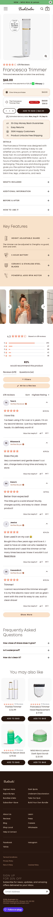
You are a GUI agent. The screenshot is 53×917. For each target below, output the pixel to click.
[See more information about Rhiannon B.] (47, 443)
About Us (7, 814)
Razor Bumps (9, 794)
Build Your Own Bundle (38, 802)
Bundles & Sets (9, 798)
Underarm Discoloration (38, 794)
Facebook (7, 842)
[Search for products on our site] (41, 8)
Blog (5, 823)
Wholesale (32, 827)
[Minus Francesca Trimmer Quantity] (6, 110)
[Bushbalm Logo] (26, 8)
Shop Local (8, 827)
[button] (26, 64)
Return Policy (8, 865)
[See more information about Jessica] (47, 524)
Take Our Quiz (34, 798)
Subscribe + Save (10, 802)
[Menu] (5, 8)
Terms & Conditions (10, 857)
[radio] (26, 92)
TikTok (5, 847)
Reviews (6, 818)
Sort (27, 395)
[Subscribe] (47, 892)
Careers (31, 823)
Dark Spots (33, 789)
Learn (30, 814)
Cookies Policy (33, 865)
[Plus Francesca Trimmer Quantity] (13, 110)
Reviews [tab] (9, 373)
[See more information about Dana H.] (47, 484)
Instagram (32, 842)
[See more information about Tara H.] (47, 403)
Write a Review (31, 386)
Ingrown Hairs (9, 789)
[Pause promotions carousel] (50, 2)
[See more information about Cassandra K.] (47, 572)
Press (30, 818)
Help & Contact (10, 832)
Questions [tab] (26, 373)
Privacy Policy (8, 861)
